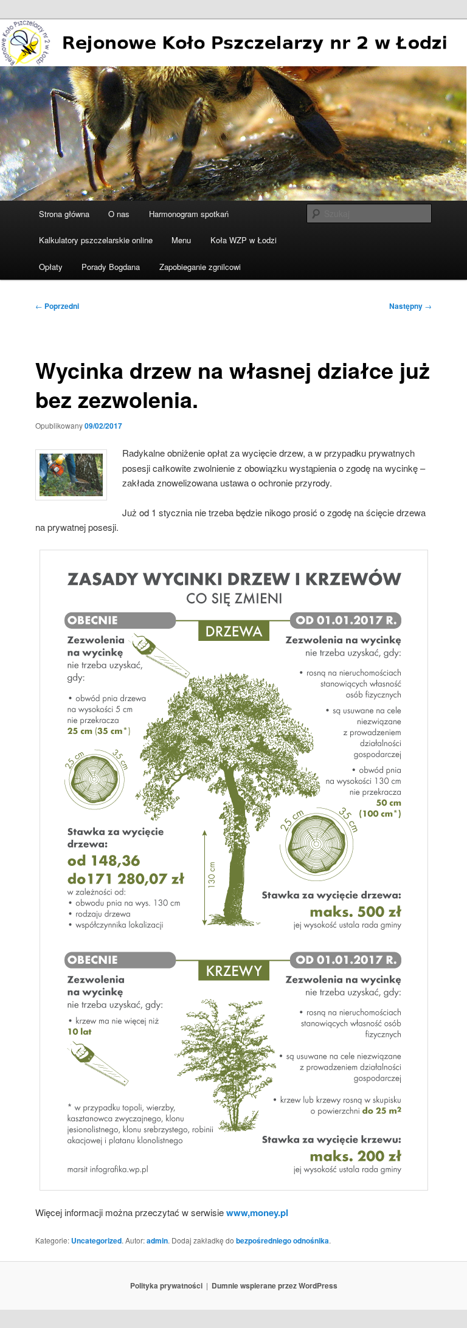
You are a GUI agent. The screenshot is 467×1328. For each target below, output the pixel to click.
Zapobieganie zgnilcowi (200, 266)
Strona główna (64, 214)
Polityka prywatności (166, 1285)
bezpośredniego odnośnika (282, 1240)
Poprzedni (57, 305)
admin (157, 1240)
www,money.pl (256, 1212)
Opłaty (51, 266)
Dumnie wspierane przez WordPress (274, 1285)
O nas (119, 214)
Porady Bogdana (110, 266)
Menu (181, 240)
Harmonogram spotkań (189, 214)
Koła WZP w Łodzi (243, 240)
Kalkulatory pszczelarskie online (96, 240)
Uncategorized (96, 1240)
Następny (410, 305)
